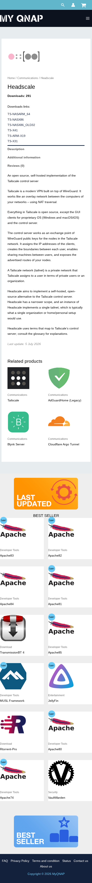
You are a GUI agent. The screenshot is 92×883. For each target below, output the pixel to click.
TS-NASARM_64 (18, 114)
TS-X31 (12, 141)
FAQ (5, 861)
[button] (63, 5)
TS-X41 (12, 130)
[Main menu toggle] (88, 18)
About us (46, 866)
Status (66, 861)
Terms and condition (45, 861)
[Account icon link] (73, 5)
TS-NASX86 (15, 119)
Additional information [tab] (23, 157)
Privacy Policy (20, 861)
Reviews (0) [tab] (15, 165)
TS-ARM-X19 (16, 135)
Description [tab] (15, 149)
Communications (27, 78)
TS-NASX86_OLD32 (21, 125)
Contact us (81, 861)
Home (11, 78)
